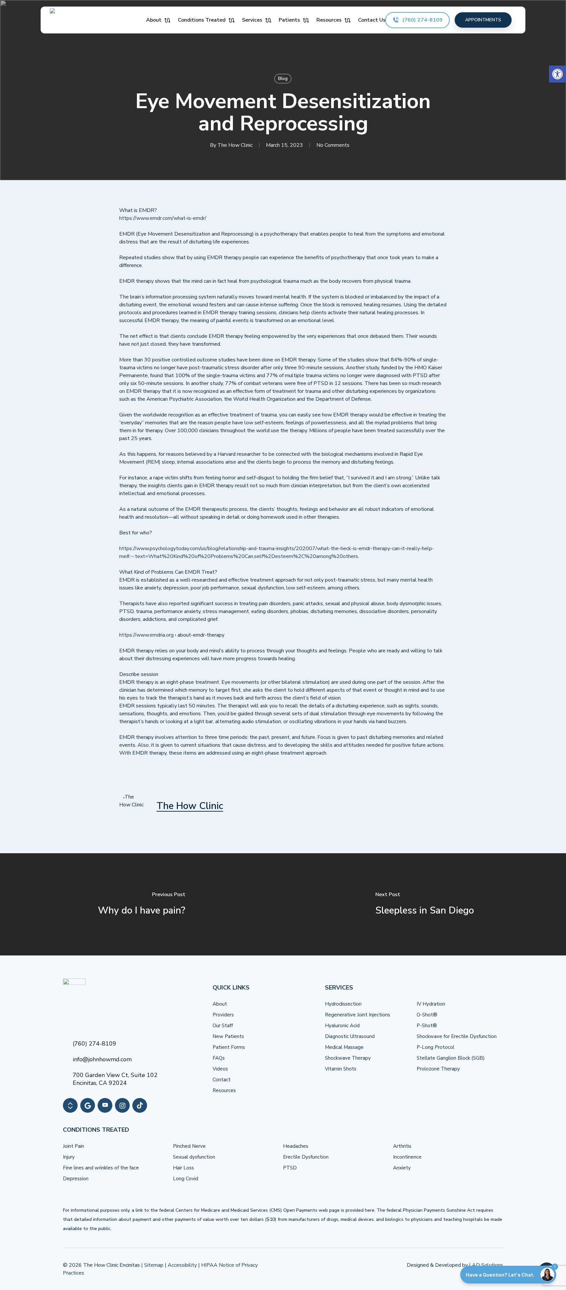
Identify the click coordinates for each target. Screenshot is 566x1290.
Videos (220, 1069)
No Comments (332, 145)
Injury (69, 1157)
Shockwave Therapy (348, 1058)
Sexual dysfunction (194, 1157)
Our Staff (223, 1025)
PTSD (290, 1168)
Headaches (295, 1146)
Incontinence (407, 1157)
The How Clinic (235, 145)
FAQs (219, 1058)
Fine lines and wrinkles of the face (101, 1168)
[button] (557, 74)
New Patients (228, 1036)
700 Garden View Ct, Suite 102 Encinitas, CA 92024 (115, 1079)
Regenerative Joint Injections (357, 1014)
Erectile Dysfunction (306, 1157)
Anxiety (402, 1168)
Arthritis (402, 1146)
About (220, 1004)
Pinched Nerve (189, 1146)
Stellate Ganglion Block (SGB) (451, 1058)
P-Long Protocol (435, 1047)
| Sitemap (152, 1265)
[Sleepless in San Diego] (424, 904)
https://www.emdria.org (146, 635)
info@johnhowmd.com (102, 1059)
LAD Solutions (486, 1265)
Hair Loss (183, 1168)
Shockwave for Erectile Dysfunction (457, 1036)
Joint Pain (73, 1146)
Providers (223, 1014)
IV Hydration (431, 1004)
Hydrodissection (343, 1004)
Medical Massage (344, 1047)
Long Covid (185, 1178)
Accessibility (182, 1265)
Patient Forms (229, 1047)
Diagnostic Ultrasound (350, 1036)
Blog (283, 78)
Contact (222, 1079)
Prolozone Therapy (438, 1069)
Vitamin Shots (340, 1069)
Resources (224, 1090)
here (369, 1210)
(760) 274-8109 (94, 1044)
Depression (75, 1178)
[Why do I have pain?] (141, 904)
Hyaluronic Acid (342, 1025)
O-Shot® (427, 1014)
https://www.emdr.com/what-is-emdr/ (162, 218)
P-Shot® (427, 1025)
